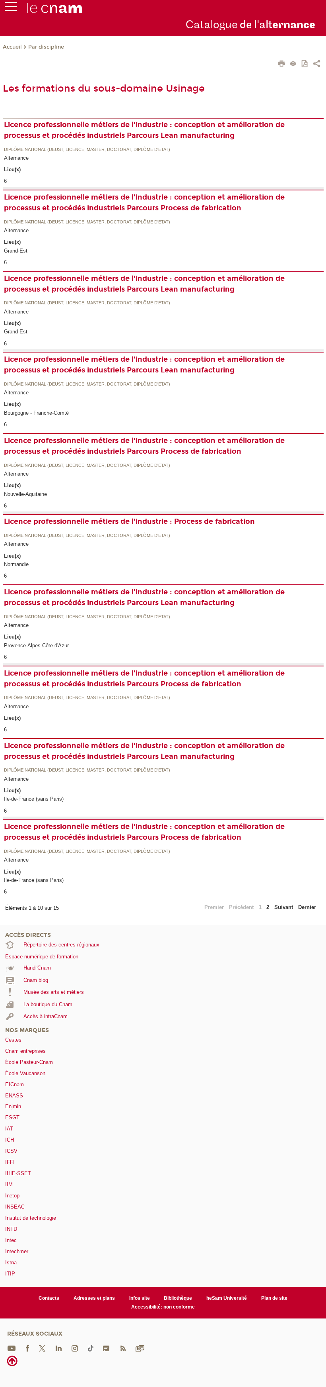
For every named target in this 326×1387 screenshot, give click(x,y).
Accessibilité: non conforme (163, 1307)
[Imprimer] (281, 65)
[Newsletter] (140, 1348)
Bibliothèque (178, 1298)
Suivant (283, 907)
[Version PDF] (305, 64)
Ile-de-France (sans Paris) (34, 799)
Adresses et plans (94, 1298)
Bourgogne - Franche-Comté (36, 413)
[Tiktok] (90, 1348)
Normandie (16, 564)
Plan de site (274, 1298)
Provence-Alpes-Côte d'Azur (36, 645)
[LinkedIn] (58, 1348)
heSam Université (226, 1298)
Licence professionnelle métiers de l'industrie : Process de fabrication (129, 521)
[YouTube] (11, 1348)
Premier (214, 907)
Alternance (16, 158)
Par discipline (46, 47)
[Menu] (10, 8)
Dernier (307, 907)
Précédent (241, 907)
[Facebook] (27, 1348)
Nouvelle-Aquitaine (25, 494)
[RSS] (122, 1348)
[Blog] (106, 1348)
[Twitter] (42, 1348)
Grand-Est (15, 251)
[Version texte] (293, 64)
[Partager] (316, 65)
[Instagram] (74, 1348)
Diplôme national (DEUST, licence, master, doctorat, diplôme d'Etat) (87, 150)
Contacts (49, 1298)
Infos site (139, 1298)
